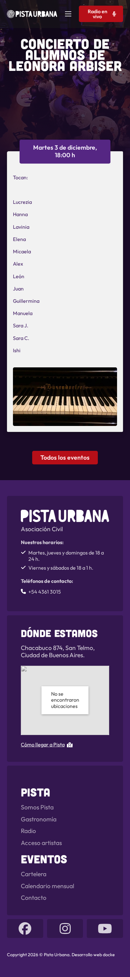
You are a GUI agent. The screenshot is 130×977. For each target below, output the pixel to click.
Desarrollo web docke (93, 954)
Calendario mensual (47, 886)
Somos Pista (37, 807)
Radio (28, 831)
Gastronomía (38, 819)
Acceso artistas (41, 843)
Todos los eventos (65, 457)
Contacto (33, 897)
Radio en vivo (97, 14)
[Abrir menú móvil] (68, 13)
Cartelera (33, 874)
